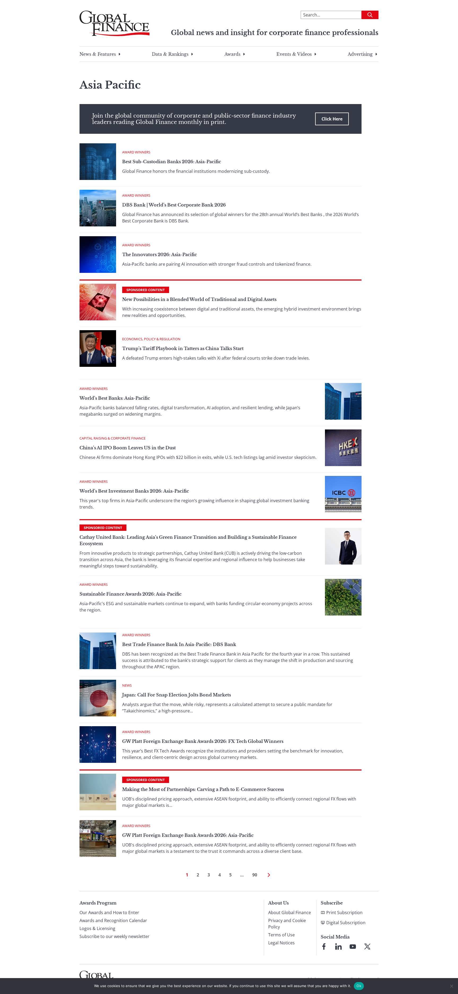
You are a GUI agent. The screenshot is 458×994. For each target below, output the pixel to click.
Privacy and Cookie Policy (287, 924)
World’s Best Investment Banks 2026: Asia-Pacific (134, 491)
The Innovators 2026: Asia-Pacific (159, 254)
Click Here (332, 119)
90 (254, 875)
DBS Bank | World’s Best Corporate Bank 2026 (174, 205)
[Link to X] (367, 946)
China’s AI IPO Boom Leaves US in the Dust (128, 447)
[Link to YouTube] (353, 946)
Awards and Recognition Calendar (113, 920)
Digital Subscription (345, 923)
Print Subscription (344, 912)
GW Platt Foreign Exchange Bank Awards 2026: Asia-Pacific (188, 835)
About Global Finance (289, 912)
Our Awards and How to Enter (109, 912)
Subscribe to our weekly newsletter (114, 936)
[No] (451, 986)
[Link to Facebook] (324, 946)
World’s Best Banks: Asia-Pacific (115, 398)
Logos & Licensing (97, 928)
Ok (358, 986)
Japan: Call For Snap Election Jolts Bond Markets (176, 695)
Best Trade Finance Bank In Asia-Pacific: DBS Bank (179, 644)
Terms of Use (281, 935)
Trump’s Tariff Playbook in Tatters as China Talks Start (183, 348)
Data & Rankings (170, 54)
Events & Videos (294, 54)
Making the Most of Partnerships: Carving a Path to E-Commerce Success (203, 789)
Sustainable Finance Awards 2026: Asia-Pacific (131, 594)
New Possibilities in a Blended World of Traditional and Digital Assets (199, 299)
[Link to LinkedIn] (338, 946)
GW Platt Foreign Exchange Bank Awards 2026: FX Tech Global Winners (202, 741)
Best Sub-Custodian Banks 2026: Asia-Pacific (171, 161)
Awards (232, 54)
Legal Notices (281, 943)
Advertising (360, 54)
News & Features (98, 54)
